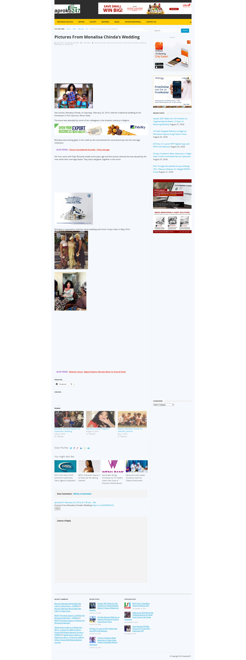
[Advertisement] (101, 65)
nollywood (109, 43)
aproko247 (59, 502)
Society (93, 22)
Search (185, 30)
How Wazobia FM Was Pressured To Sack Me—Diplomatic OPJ (141, 628)
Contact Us (151, 22)
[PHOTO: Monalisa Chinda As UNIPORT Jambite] (132, 419)
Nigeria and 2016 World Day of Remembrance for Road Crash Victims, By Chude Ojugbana (138, 616)
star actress (135, 43)
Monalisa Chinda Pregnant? (98, 429)
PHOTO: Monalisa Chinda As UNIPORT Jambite (130, 430)
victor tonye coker (67, 44)
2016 (74, 29)
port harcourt (118, 43)
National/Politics (65, 22)
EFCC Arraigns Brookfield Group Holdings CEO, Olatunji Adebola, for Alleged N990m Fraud (172, 169)
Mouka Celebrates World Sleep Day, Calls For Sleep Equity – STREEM (67, 604)
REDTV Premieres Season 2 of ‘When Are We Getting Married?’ (69, 621)
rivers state (127, 43)
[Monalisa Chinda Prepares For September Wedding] (69, 419)
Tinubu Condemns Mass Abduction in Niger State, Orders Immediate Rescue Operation (103, 641)
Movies (81, 22)
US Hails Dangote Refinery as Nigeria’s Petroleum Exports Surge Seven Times (108, 619)
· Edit (94, 502)
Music (117, 22)
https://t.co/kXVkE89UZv (103, 505)
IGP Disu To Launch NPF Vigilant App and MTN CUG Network (103, 630)
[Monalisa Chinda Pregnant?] (100, 419)
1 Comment (86, 43)
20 (87, 29)
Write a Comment (82, 493)
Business (105, 22)
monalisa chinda (99, 43)
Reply (57, 508)
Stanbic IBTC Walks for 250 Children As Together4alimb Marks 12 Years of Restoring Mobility (170, 121)
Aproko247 (187, 656)
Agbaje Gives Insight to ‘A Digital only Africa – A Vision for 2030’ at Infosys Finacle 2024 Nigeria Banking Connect (69, 639)
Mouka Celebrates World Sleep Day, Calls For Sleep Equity (67, 609)
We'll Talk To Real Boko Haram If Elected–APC (141, 604)
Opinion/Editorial (133, 22)
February (81, 29)
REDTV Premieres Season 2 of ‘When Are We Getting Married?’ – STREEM (69, 616)
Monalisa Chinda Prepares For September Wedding (67, 430)
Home (68, 29)
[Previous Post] (144, 29)
